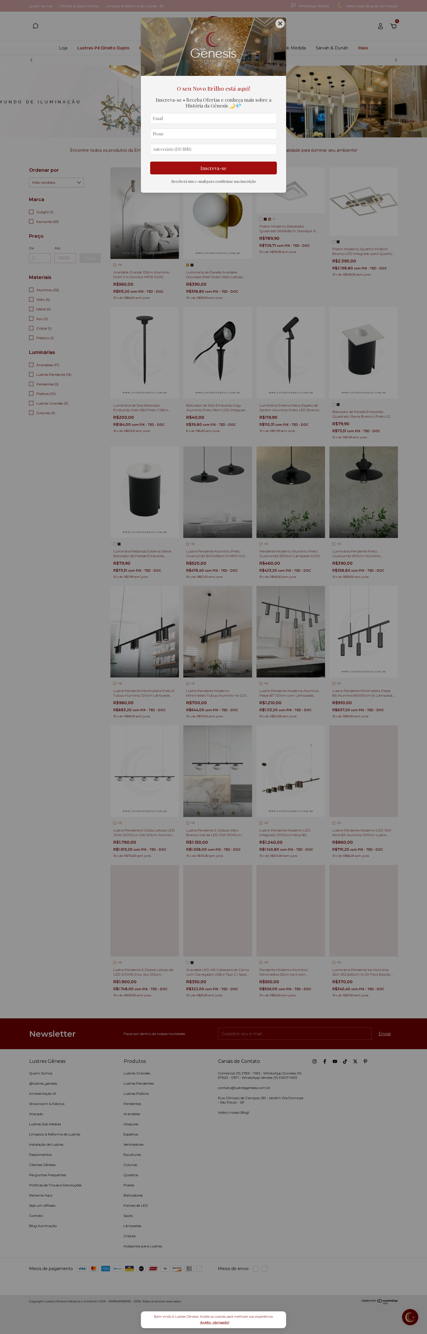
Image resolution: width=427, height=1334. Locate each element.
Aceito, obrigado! (214, 1322)
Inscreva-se (213, 168)
